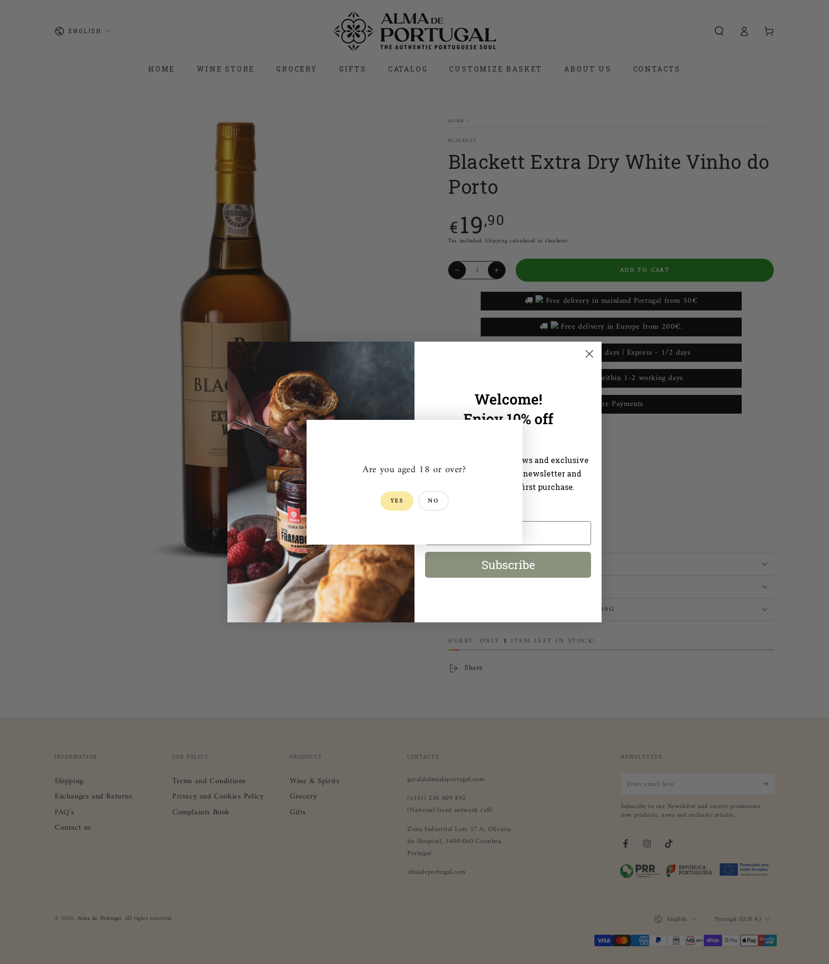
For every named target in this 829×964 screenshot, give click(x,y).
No (433, 501)
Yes (397, 501)
